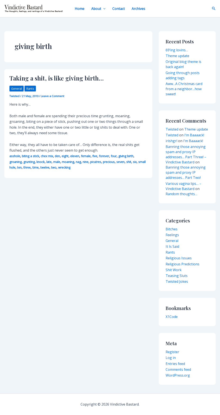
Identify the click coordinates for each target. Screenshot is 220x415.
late (49, 162)
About (96, 8)
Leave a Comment (52, 96)
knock (41, 162)
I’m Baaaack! (194, 135)
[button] (103, 8)
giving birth (125, 156)
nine (86, 162)
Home (79, 8)
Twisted (172, 129)
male (56, 162)
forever (104, 156)
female (86, 156)
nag (78, 162)
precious (109, 162)
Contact (118, 8)
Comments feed (178, 369)
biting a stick (30, 156)
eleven (74, 156)
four (114, 156)
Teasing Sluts (177, 275)
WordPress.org (178, 375)
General (16, 89)
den (57, 156)
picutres (95, 162)
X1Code (172, 316)
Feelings (172, 235)
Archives (138, 8)
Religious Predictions (182, 264)
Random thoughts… (181, 194)
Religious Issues (179, 258)
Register (172, 352)
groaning (15, 162)
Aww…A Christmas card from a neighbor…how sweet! (184, 88)
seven (120, 162)
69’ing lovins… (177, 50)
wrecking (64, 167)
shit (128, 162)
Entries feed (175, 363)
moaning (68, 162)
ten (19, 167)
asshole (14, 156)
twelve (44, 167)
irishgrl (171, 140)
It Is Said (172, 246)
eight (65, 156)
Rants (30, 89)
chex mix (47, 156)
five (94, 156)
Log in (171, 357)
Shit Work (174, 270)
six (135, 162)
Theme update (177, 55)
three (27, 167)
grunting (29, 162)
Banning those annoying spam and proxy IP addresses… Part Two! (186, 172)
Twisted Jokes (177, 281)
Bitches (171, 229)
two (54, 167)
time (35, 167)
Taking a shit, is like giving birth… (56, 78)
